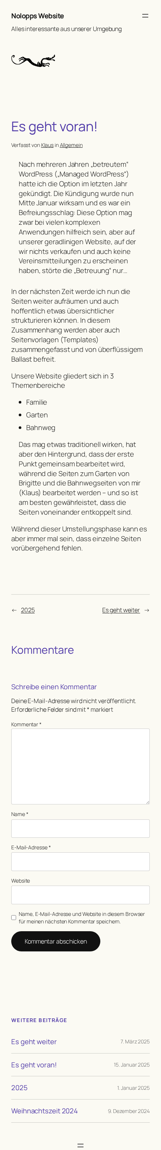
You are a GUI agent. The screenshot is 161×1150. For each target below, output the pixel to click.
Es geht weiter (121, 610)
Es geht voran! (34, 1065)
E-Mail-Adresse (31, 847)
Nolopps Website (37, 16)
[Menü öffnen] (145, 15)
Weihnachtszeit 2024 (44, 1111)
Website (20, 880)
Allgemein (71, 144)
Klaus (47, 144)
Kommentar (26, 724)
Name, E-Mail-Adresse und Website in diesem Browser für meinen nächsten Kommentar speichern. (82, 917)
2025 (28, 610)
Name (19, 814)
